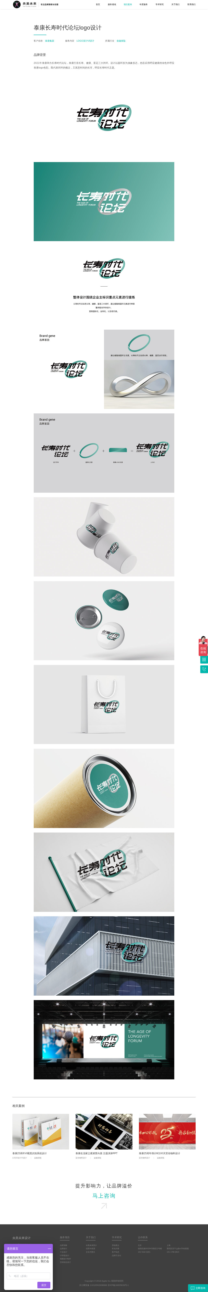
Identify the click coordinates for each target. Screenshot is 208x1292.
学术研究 (160, 4)
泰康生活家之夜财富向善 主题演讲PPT (96, 1153)
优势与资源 (90, 1249)
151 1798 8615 (173, 1252)
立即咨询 (200, 1288)
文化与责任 (90, 1252)
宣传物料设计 (81, 1158)
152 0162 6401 (144, 1252)
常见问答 (115, 1249)
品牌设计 (63, 1249)
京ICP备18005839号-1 (118, 1285)
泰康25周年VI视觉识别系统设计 (29, 1153)
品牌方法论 (116, 1255)
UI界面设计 (64, 1255)
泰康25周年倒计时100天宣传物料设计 (159, 1153)
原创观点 (115, 1245)
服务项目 (65, 1237)
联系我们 (191, 4)
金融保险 (37, 1158)
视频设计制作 (65, 1259)
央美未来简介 (91, 1245)
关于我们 (175, 4)
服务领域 (112, 4)
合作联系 (143, 1237)
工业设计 (63, 1252)
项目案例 (128, 4)
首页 (98, 4)
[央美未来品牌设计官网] (41, 4)
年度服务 (144, 4)
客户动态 (115, 1252)
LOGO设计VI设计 (19, 1158)
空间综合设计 (65, 1262)
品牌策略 (63, 1245)
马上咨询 (104, 1196)
